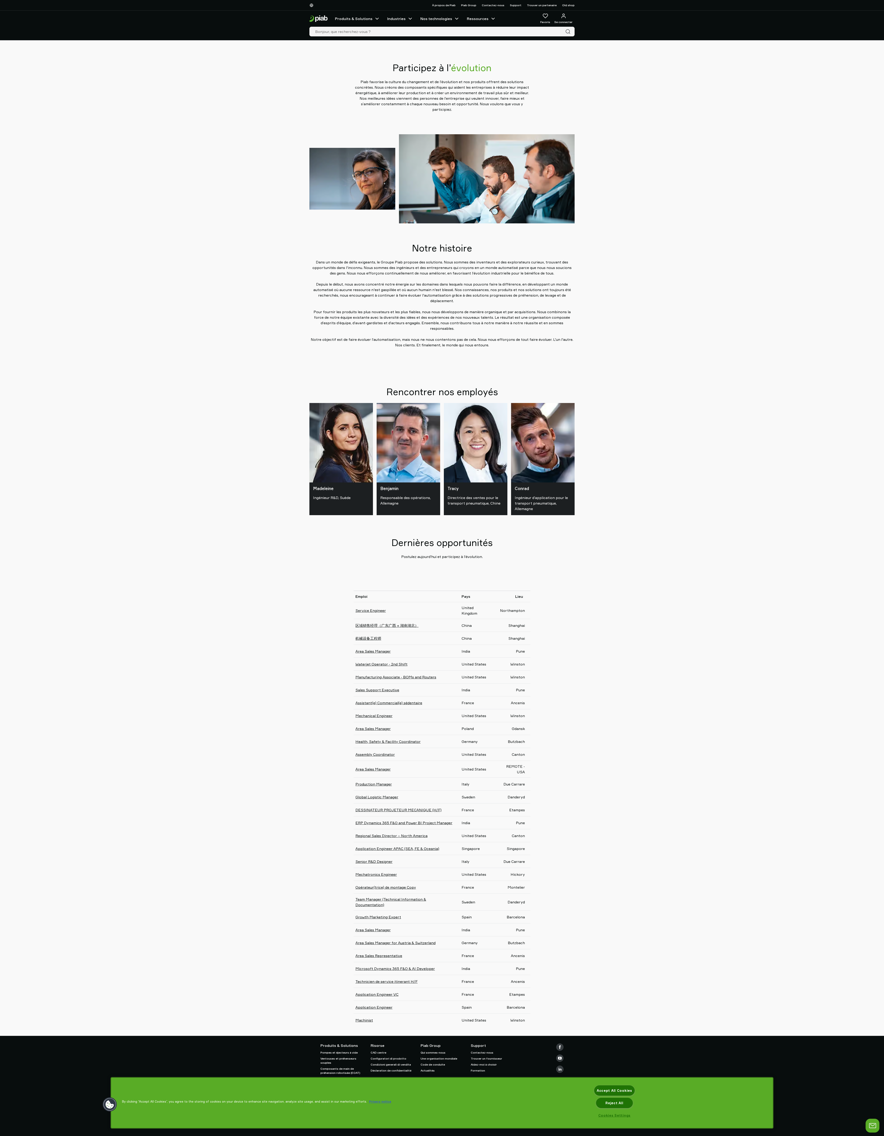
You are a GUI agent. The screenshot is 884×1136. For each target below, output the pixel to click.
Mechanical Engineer (374, 715)
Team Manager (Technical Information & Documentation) (390, 902)
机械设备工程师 (368, 638)
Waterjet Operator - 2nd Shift (381, 664)
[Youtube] (560, 1058)
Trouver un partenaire (542, 5)
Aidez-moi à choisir (484, 1064)
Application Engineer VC (376, 994)
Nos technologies (436, 18)
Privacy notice (380, 1101)
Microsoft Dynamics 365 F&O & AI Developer (395, 968)
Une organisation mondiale (439, 1058)
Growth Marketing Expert (378, 917)
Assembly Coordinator (375, 754)
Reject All (614, 1103)
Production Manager (373, 784)
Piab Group (468, 5)
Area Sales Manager (373, 651)
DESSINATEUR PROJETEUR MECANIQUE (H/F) (398, 810)
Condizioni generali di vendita (391, 1064)
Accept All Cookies (614, 1090)
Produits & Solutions (353, 18)
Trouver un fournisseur (486, 1058)
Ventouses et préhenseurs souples (338, 1060)
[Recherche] (568, 31)
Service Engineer (370, 610)
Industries (396, 18)
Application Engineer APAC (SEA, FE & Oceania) (397, 848)
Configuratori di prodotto (388, 1058)
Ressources (478, 18)
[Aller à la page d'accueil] (318, 18)
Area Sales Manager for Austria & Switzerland (395, 942)
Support (515, 5)
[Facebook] (560, 1047)
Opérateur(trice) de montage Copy (385, 887)
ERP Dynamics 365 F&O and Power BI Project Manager (403, 823)
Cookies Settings (614, 1115)
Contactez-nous (493, 5)
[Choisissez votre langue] (312, 5)
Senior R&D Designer (374, 861)
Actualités (428, 1070)
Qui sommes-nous (433, 1052)
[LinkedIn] (560, 1069)
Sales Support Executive (377, 690)
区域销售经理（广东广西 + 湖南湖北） (387, 625)
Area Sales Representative (378, 955)
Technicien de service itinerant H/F (386, 981)
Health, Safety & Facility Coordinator (388, 741)
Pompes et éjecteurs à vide (339, 1052)
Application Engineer (374, 1007)
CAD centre (378, 1052)
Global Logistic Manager (376, 797)
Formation (478, 1070)
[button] (109, 1104)
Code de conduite (433, 1064)
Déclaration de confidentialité (391, 1070)
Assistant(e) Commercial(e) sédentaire (388, 703)
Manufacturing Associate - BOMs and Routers (395, 677)
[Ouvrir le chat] (872, 1126)
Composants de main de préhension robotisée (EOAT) (340, 1071)
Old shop (568, 5)
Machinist (364, 1020)
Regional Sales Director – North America (391, 835)
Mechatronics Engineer (376, 874)
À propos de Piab (444, 5)
